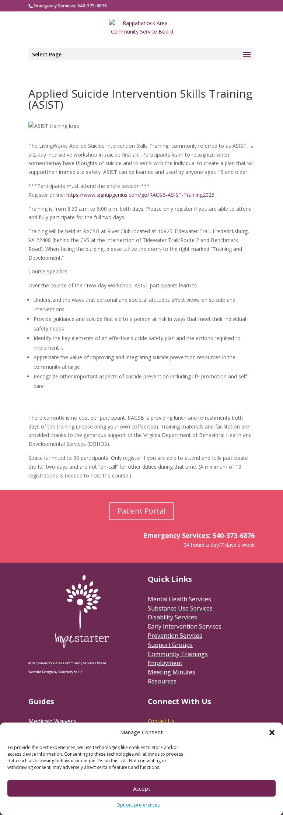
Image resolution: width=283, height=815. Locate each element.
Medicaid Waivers (52, 721)
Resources (162, 681)
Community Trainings (178, 654)
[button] (272, 732)
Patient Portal (141, 511)
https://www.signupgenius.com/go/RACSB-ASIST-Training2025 (140, 194)
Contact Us (161, 720)
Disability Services (172, 617)
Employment (165, 663)
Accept (141, 788)
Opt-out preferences (138, 805)
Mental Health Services (179, 599)
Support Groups (170, 645)
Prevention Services (175, 636)
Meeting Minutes (171, 672)
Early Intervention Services (184, 626)
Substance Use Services (180, 608)
